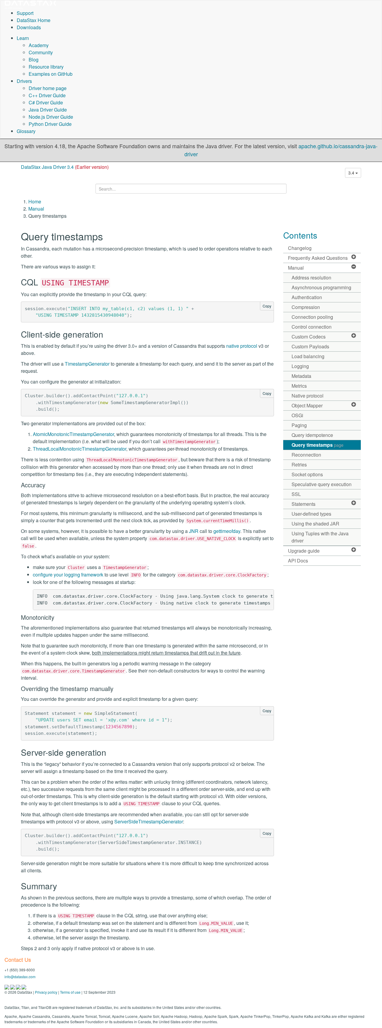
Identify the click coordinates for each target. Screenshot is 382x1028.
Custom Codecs (309, 336)
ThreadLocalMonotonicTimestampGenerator (79, 448)
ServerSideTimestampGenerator (148, 821)
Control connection (312, 326)
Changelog (300, 248)
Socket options (307, 474)
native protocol (241, 345)
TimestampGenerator (87, 363)
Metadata (301, 375)
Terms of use (70, 992)
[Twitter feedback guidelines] (18, 986)
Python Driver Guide (50, 123)
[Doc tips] (13, 986)
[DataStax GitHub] (23, 986)
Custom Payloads (310, 346)
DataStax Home (33, 20)
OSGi (297, 415)
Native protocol (308, 395)
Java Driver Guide (48, 109)
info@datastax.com (20, 976)
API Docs (298, 560)
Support (25, 13)
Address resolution (311, 277)
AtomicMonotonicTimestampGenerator (73, 434)
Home (34, 201)
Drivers (24, 81)
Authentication (307, 297)
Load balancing (308, 356)
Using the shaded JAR (315, 523)
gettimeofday (226, 531)
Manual (36, 208)
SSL (296, 494)
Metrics (299, 385)
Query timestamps (318, 444)
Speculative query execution (322, 484)
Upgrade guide (304, 550)
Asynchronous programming (321, 287)
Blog (33, 59)
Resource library (46, 66)
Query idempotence (312, 435)
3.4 (351, 173)
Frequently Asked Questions (318, 257)
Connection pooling (312, 316)
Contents (300, 235)
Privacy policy (46, 992)
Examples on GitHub (51, 73)
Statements (303, 503)
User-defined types (311, 513)
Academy (39, 45)
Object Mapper (307, 405)
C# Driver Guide (46, 102)
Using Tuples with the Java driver (320, 537)
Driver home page (48, 88)
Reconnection (306, 454)
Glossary (26, 131)
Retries (299, 464)
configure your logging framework (68, 574)
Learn (23, 38)
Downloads (29, 27)
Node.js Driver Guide (51, 116)
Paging (299, 425)
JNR (193, 531)
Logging (300, 366)
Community (41, 52)
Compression (306, 307)
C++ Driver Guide (47, 95)
